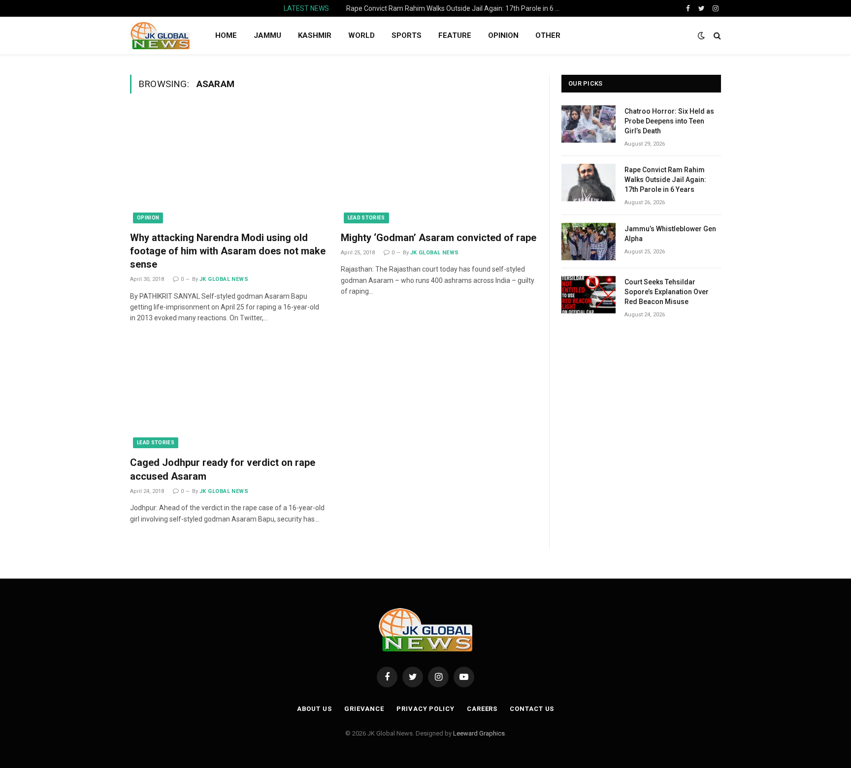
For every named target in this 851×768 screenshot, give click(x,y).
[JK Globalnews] (160, 35)
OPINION (503, 35)
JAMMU (267, 35)
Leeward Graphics (479, 733)
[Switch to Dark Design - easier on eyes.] (701, 35)
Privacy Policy (425, 708)
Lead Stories (366, 217)
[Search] (716, 36)
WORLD (361, 35)
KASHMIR (314, 35)
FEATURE (454, 35)
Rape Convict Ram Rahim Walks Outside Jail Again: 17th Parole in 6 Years (457, 8)
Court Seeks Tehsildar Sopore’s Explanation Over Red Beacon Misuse (666, 292)
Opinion (148, 217)
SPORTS (407, 35)
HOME (226, 35)
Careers (482, 708)
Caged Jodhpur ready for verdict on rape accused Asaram (222, 469)
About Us (314, 708)
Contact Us (532, 708)
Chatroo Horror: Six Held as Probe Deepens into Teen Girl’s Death (669, 121)
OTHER (547, 35)
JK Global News (223, 279)
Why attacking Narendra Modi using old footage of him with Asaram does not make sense (228, 251)
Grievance (364, 708)
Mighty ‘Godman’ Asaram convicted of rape (438, 238)
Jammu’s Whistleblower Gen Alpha (670, 234)
